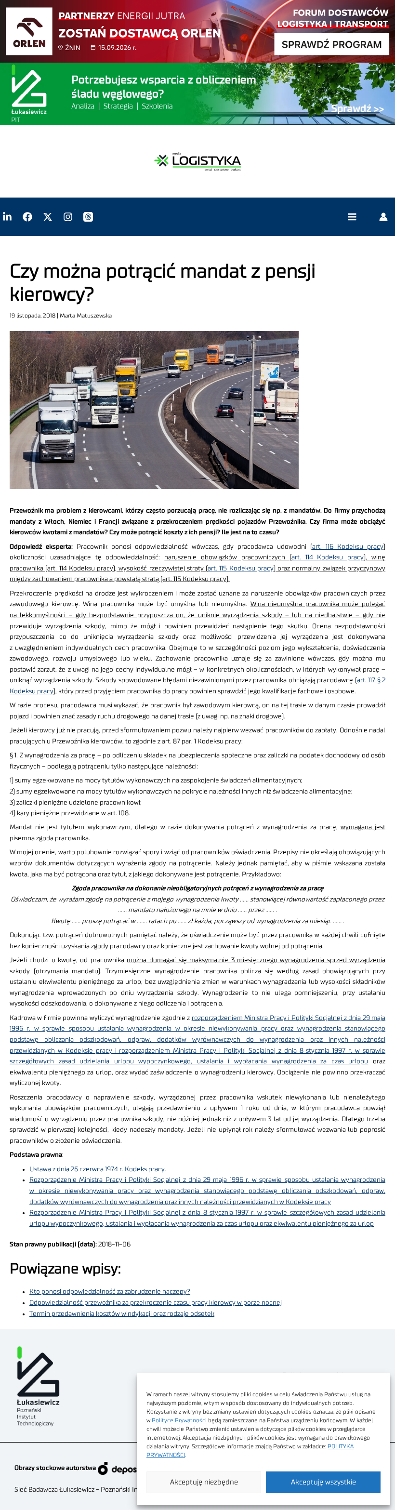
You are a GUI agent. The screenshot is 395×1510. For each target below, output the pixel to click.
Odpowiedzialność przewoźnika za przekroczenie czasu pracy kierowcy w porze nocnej (155, 1302)
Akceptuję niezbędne (204, 1482)
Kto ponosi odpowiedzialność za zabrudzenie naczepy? (109, 1291)
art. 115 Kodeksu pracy (241, 568)
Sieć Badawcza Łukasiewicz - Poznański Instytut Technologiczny (108, 1489)
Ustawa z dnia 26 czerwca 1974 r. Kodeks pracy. (97, 1169)
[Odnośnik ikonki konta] (383, 216)
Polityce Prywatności (179, 1420)
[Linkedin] (7, 217)
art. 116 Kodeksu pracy (347, 546)
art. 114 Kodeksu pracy (327, 557)
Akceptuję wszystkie (323, 1482)
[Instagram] (68, 217)
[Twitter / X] (47, 217)
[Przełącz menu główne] (352, 217)
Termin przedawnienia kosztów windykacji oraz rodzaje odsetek (121, 1314)
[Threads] (88, 217)
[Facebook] (27, 217)
